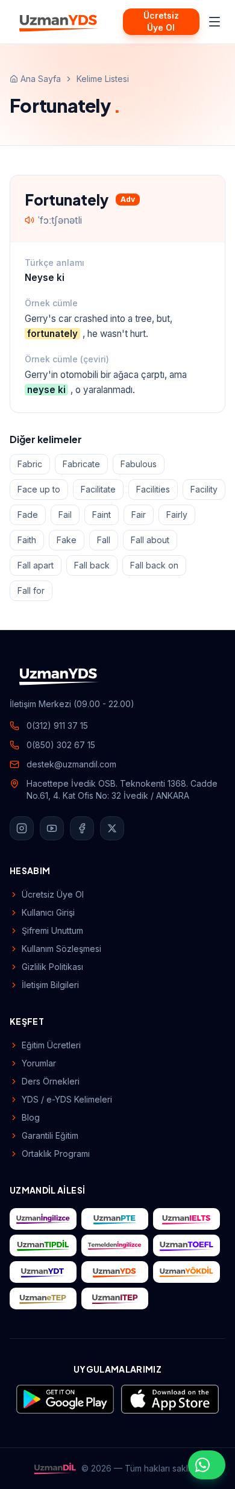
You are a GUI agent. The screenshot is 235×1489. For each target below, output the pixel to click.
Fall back (92, 565)
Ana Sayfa (40, 79)
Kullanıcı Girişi (48, 912)
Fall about (150, 540)
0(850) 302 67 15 (61, 745)
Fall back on (154, 565)
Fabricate (81, 464)
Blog (31, 1117)
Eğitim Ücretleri (51, 1045)
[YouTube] (52, 828)
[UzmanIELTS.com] (186, 1219)
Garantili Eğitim (50, 1135)
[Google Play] (65, 1399)
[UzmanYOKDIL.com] (186, 1272)
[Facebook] (82, 828)
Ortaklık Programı (56, 1153)
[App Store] (170, 1399)
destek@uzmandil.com (71, 764)
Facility (204, 489)
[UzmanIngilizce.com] (43, 1219)
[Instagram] (22, 828)
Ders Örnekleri (51, 1081)
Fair (138, 514)
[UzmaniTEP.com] (114, 1298)
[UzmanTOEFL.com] (186, 1245)
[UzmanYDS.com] (114, 1272)
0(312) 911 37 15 (57, 725)
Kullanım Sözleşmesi (61, 948)
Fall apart (35, 565)
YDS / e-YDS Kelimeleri (67, 1099)
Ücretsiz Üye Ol (161, 21)
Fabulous (139, 464)
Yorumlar (39, 1063)
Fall (103, 540)
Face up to (38, 489)
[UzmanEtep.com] (43, 1298)
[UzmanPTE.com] (114, 1219)
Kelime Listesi (103, 79)
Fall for (31, 590)
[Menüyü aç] (214, 21)
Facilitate (98, 489)
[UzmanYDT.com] (43, 1272)
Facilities (153, 489)
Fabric (29, 464)
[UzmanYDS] (59, 22)
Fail (65, 514)
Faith (26, 540)
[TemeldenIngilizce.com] (114, 1245)
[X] (112, 828)
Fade (27, 514)
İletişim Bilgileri (50, 985)
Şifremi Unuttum (52, 930)
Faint (101, 514)
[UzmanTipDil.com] (43, 1245)
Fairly (176, 514)
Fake (67, 540)
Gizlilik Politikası (52, 967)
